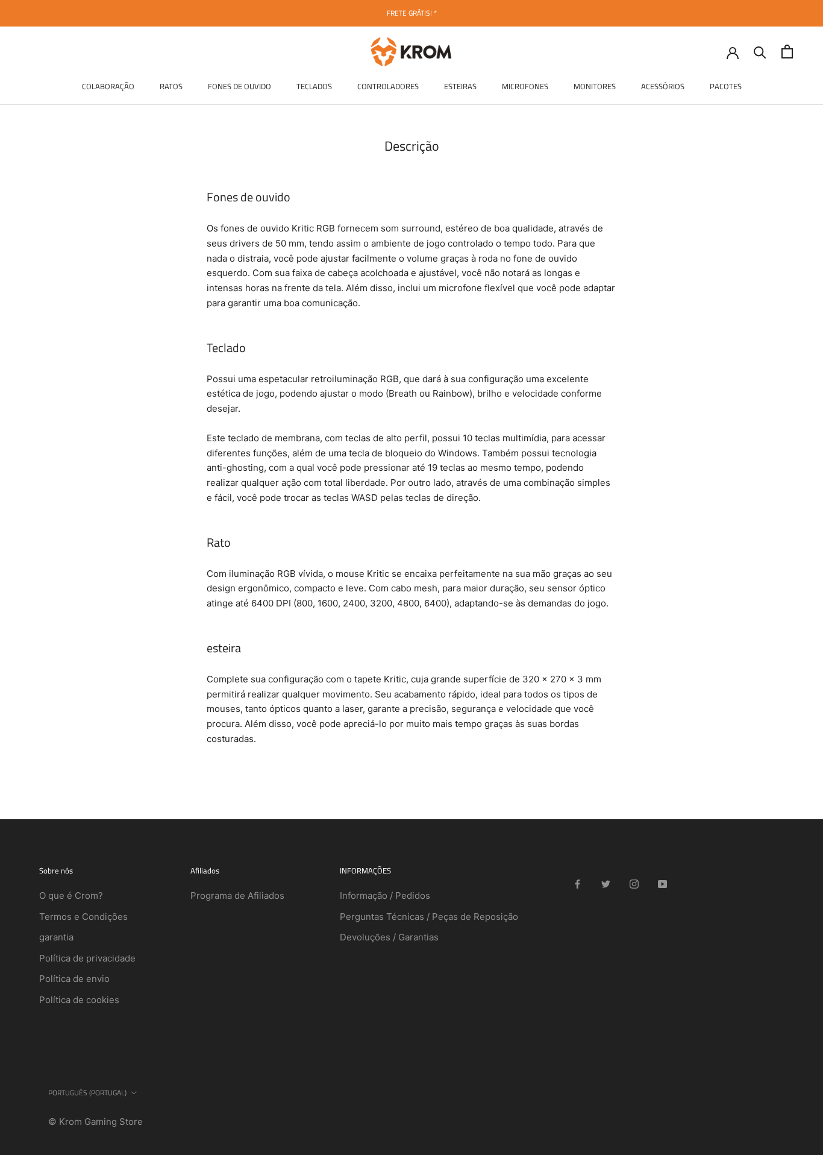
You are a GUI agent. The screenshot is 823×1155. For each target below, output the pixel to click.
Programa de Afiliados (237, 895)
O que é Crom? (71, 895)
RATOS (171, 86)
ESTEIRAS (460, 86)
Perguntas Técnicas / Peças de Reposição (429, 916)
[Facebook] (577, 884)
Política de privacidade (87, 958)
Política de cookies (79, 1000)
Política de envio (74, 978)
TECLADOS (314, 86)
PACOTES (726, 86)
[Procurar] (760, 51)
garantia (56, 937)
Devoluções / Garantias (389, 937)
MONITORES (595, 86)
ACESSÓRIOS (662, 86)
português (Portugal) (87, 1092)
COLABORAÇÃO (108, 86)
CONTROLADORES (388, 86)
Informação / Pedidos (385, 895)
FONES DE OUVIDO (239, 86)
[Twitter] (605, 884)
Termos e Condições (83, 916)
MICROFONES (525, 86)
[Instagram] (634, 884)
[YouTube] (662, 884)
